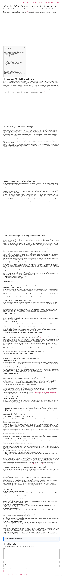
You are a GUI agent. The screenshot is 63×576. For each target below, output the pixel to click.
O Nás (58, 2)
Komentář (5, 548)
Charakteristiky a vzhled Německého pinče (12, 49)
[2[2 (40, 337)
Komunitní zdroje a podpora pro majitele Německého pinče (15, 73)
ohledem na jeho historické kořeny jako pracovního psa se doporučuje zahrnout (44, 91)
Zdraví (52, 2)
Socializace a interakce (9, 66)
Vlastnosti (40, 2)
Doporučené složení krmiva (10, 54)
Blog (8, 574)
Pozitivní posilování (9, 64)
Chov (23, 2)
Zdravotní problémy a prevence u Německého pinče (13, 62)
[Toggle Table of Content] (24, 47)
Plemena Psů (33, 2)
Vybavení (47, 2)
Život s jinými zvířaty (9, 69)
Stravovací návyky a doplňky (10, 56)
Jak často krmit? (8, 55)
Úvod (19, 2)
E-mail (4, 564)
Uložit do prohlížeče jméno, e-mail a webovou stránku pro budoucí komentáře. (19, 568)
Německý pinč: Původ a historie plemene (12, 48)
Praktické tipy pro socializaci (10, 70)
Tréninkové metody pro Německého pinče (12, 63)
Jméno (5, 560)
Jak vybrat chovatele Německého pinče (11, 71)
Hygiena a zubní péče (9, 61)
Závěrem (6, 76)
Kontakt (16, 574)
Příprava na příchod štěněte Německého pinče (13, 72)
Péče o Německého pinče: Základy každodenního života (14, 52)
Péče (27, 2)
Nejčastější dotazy (8, 74)
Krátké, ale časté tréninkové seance (11, 65)
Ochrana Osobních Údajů (23, 574)
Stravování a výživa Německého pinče (11, 53)
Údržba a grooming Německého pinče (11, 57)
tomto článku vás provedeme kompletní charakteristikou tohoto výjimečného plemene (37, 11)
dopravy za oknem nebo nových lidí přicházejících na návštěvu (32, 463)
